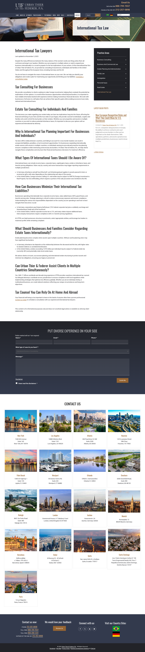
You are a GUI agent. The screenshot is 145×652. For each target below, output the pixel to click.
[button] (143, 637)
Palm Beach (21, 475)
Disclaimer (19, 379)
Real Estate (101, 87)
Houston (124, 435)
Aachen (89, 515)
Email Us (125, 2)
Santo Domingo (124, 554)
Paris (21, 596)
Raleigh (20, 515)
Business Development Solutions (80, 648)
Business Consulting (104, 60)
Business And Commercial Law (107, 64)
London (55, 515)
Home (17, 15)
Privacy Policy (66, 648)
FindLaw (93, 648)
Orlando (89, 475)
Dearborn (124, 475)
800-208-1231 (33, 632)
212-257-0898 (123, 9)
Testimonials (47, 15)
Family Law (101, 73)
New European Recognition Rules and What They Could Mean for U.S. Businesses (111, 117)
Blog (62, 15)
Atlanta (89, 435)
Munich (124, 516)
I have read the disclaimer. (27, 383)
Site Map (58, 648)
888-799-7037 (123, 6)
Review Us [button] (59, 628)
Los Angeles (55, 435)
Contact (77, 15)
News (58, 15)
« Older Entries (98, 152)
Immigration (101, 78)
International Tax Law (104, 92)
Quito (90, 555)
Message (19, 356)
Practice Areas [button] (37, 15)
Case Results (70, 15)
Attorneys (29, 15)
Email (55, 338)
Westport (55, 475)
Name (18, 338)
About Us (22, 15)
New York (21, 435)
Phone (94, 338)
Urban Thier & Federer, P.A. (109, 125)
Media (54, 15)
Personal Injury (102, 83)
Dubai (55, 554)
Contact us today (21, 300)
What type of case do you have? (27, 347)
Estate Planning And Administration (109, 69)
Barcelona (20, 554)
